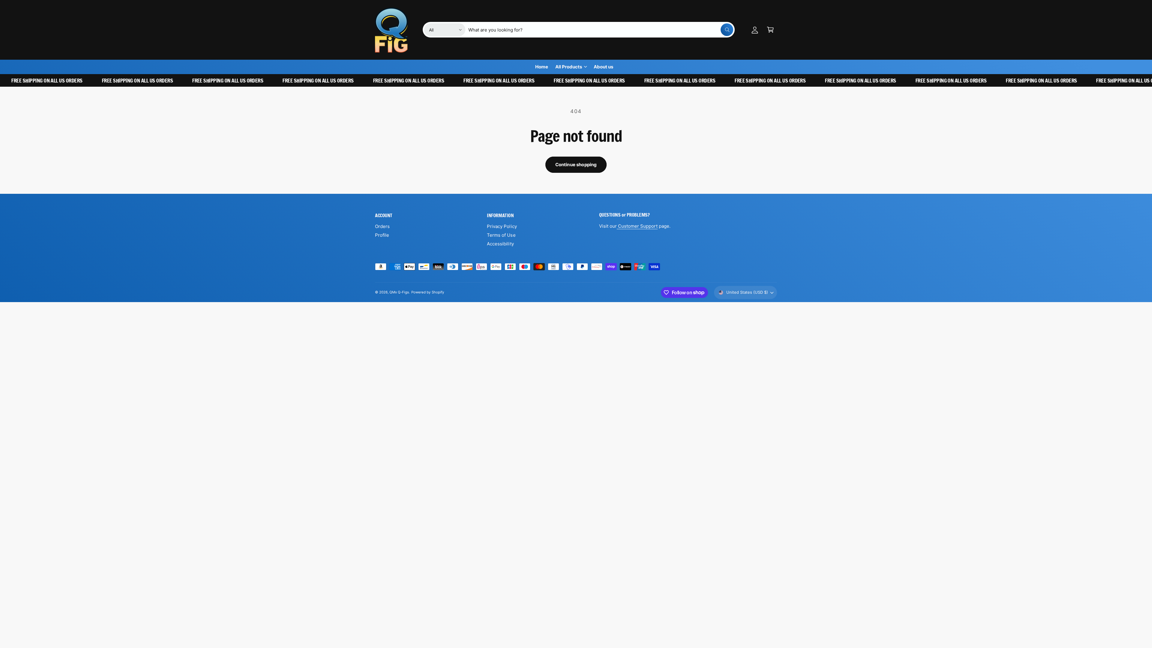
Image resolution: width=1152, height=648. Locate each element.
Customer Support (637, 226)
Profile (382, 235)
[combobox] (601, 30)
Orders (382, 226)
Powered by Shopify (427, 292)
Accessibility (500, 244)
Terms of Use (501, 235)
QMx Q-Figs (399, 292)
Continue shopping (576, 164)
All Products (568, 67)
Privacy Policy (502, 226)
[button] (770, 30)
